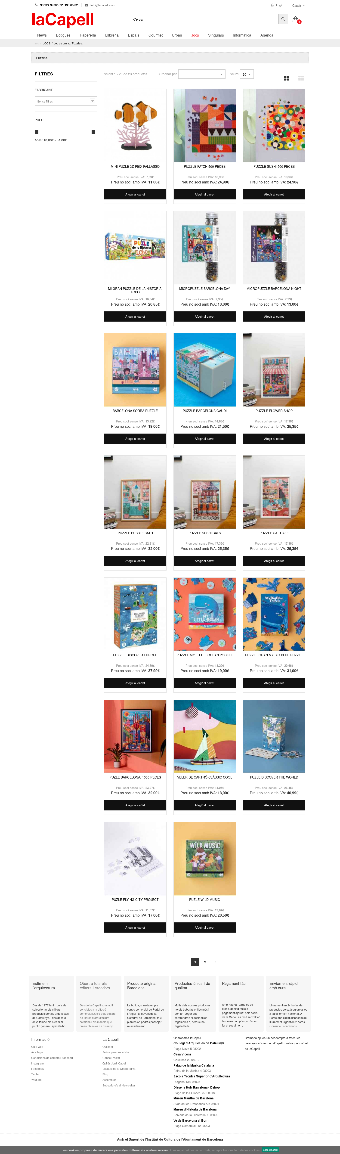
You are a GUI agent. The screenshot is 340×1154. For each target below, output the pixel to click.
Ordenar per (168, 73)
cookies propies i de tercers (87, 1150)
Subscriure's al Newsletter (118, 1085)
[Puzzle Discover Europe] (135, 614)
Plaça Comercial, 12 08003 (191, 1125)
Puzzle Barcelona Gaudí (205, 410)
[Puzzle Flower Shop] (274, 370)
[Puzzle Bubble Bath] (135, 492)
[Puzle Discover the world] (274, 736)
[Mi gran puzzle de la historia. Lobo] (135, 248)
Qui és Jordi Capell (114, 1063)
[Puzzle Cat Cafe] (274, 492)
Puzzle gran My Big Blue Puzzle (274, 655)
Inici (37, 43)
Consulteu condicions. (283, 1026)
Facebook (37, 1068)
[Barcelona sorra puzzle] (135, 370)
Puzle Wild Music (204, 899)
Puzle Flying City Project (135, 899)
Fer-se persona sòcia (116, 1052)
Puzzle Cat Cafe (274, 532)
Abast (39, 140)
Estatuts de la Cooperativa (119, 1068)
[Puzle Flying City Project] (135, 859)
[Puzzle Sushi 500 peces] (274, 125)
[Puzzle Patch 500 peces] (205, 125)
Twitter (35, 1074)
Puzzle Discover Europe (135, 655)
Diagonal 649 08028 (186, 1082)
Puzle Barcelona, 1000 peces (135, 777)
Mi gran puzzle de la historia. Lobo (135, 290)
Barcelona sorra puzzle (135, 410)
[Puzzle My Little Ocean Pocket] (205, 614)
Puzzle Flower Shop (274, 410)
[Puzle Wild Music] (205, 859)
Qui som (107, 1047)
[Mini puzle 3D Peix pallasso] (135, 125)
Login (279, 5)
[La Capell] (62, 20)
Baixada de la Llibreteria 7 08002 (195, 1115)
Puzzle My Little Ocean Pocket (204, 655)
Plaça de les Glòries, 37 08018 (194, 1093)
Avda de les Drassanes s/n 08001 (196, 1103)
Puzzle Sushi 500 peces (274, 166)
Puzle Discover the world (274, 777)
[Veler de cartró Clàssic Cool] (205, 736)
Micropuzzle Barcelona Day (204, 288)
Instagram (37, 1063)
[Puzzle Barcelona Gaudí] (205, 370)
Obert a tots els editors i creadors (95, 985)
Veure (234, 73)
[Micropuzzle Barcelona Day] (205, 248)
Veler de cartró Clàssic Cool (204, 777)
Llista (299, 77)
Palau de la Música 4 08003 (192, 1070)
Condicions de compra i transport (52, 1058)
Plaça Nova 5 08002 (187, 1048)
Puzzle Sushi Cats (205, 532)
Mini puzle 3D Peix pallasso (135, 166)
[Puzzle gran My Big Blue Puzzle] (274, 614)
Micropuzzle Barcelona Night (274, 288)
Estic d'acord (270, 1149)
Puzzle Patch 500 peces (205, 166)
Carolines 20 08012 (186, 1060)
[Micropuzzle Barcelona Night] (274, 248)
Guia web (37, 1047)
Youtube (36, 1080)
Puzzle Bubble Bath (135, 532)
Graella (285, 77)
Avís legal (37, 1052)
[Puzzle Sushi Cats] (205, 492)
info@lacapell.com (102, 5)
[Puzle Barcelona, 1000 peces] (135, 736)
